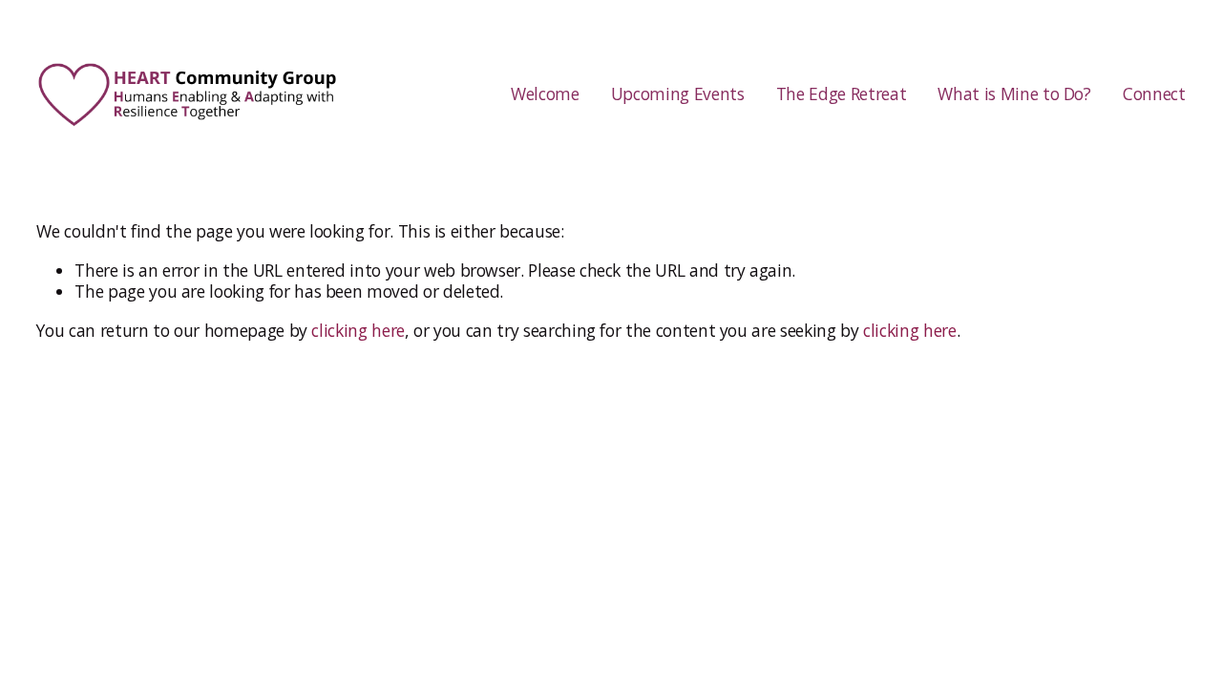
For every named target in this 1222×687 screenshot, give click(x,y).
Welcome (545, 93)
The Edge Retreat (841, 93)
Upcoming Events (678, 93)
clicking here (357, 330)
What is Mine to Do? (1014, 93)
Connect (1154, 93)
